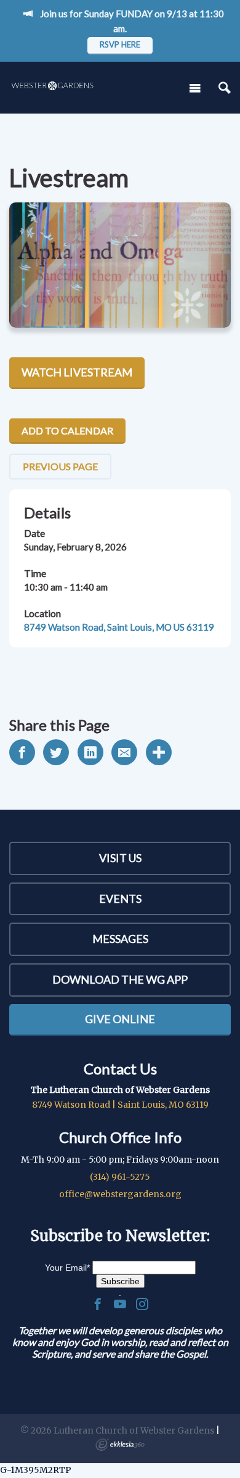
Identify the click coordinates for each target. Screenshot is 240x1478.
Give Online (120, 1019)
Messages (120, 938)
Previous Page (60, 466)
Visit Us (120, 858)
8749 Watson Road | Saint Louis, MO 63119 (120, 1104)
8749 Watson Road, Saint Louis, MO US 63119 (119, 627)
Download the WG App (120, 979)
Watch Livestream (77, 372)
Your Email (67, 1267)
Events (120, 898)
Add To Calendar (67, 430)
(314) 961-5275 (120, 1176)
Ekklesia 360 (120, 1445)
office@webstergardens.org (120, 1194)
